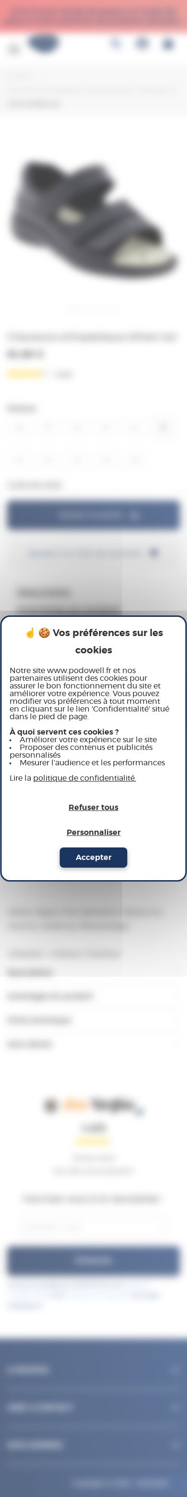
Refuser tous (93, 807)
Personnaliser (94, 832)
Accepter (94, 857)
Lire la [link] (73, 778)
